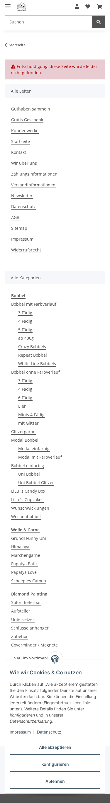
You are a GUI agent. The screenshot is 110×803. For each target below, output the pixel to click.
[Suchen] (98, 22)
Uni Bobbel (29, 474)
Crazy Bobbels (32, 346)
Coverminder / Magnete (34, 645)
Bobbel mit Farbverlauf (33, 304)
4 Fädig (25, 321)
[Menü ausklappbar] (8, 3)
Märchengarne (25, 555)
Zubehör (19, 636)
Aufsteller (20, 611)
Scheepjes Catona (28, 580)
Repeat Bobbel (32, 355)
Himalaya (20, 546)
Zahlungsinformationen (34, 174)
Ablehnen (55, 781)
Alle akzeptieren (55, 747)
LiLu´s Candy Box (28, 491)
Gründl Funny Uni (28, 538)
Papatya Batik (24, 563)
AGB (15, 217)
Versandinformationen (33, 185)
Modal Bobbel (24, 440)
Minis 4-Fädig (31, 414)
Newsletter (22, 195)
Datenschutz (49, 731)
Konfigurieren (55, 764)
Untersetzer (22, 619)
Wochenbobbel (26, 516)
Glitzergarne (23, 431)
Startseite (20, 141)
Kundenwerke (24, 130)
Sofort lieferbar (26, 602)
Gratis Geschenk (27, 120)
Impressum (20, 731)
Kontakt (18, 152)
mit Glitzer (28, 423)
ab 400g (26, 338)
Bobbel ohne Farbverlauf (35, 372)
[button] (77, 6)
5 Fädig (25, 329)
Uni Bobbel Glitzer (36, 482)
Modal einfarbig (34, 448)
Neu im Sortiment (30, 658)
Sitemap (19, 228)
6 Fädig (25, 397)
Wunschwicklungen (30, 508)
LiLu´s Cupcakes (27, 499)
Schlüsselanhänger (30, 628)
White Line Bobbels (37, 363)
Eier (22, 406)
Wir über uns (24, 163)
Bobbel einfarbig (27, 465)
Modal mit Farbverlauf (40, 457)
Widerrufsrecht (26, 250)
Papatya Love (24, 572)
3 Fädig (25, 312)
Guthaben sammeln (30, 109)
